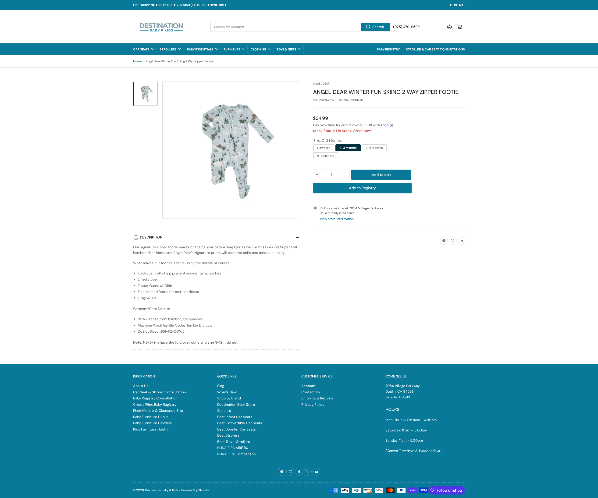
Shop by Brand (229, 398)
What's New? (227, 392)
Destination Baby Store (236, 404)
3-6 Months (374, 148)
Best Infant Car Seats (234, 417)
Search (378, 27)
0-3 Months (348, 148)
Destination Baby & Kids (161, 490)
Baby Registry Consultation (155, 398)
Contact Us (310, 392)
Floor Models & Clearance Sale (158, 410)
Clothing (258, 49)
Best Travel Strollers (233, 441)
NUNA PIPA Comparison (236, 454)
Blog (220, 386)
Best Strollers (228, 435)
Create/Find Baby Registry (154, 404)
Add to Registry (362, 187)
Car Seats (141, 49)
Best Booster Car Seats (236, 429)
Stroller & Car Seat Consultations (435, 49)
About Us (140, 386)
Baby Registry (388, 49)
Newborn (323, 148)
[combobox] (300, 27)
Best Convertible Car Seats (239, 423)
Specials (224, 410)
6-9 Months (325, 156)
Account (308, 386)
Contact (457, 5)
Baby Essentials (200, 49)
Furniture (232, 49)
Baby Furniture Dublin (150, 417)
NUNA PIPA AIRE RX (232, 447)
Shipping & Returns (317, 398)
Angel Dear (321, 83)
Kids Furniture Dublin (150, 429)
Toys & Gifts (286, 49)
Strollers (168, 49)
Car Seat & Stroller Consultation (159, 392)
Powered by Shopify (195, 490)
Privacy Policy (312, 404)
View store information (337, 219)
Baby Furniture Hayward (152, 423)
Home (137, 61)
